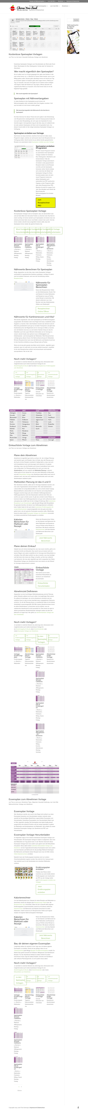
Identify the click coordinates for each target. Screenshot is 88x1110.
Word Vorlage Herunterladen (22, 230)
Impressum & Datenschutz (73, 1)
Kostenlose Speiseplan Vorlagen (25, 54)
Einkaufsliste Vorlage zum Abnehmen (28, 445)
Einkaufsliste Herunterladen (44, 584)
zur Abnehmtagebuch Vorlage (31, 374)
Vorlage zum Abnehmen (41, 57)
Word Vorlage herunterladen (43, 230)
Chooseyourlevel (18, 950)
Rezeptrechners (18, 278)
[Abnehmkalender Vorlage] (51, 386)
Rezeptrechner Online (40, 902)
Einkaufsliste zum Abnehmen (22, 972)
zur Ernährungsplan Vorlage (19, 374)
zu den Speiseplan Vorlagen (42, 639)
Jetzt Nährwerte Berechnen (45, 539)
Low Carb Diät (51, 1)
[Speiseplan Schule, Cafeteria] (18, 242)
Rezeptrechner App (19, 904)
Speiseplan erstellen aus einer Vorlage (43, 142)
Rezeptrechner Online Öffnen (44, 310)
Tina (12, 57)
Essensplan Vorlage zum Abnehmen (37, 513)
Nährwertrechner (13, 804)
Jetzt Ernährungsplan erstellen (44, 889)
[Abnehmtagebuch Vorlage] (29, 386)
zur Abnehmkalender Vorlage (53, 374)
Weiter (19, 1090)
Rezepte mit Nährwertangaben (37, 1)
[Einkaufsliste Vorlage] (40, 386)
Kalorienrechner (40, 529)
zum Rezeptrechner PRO (44, 203)
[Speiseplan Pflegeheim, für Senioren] (51, 242)
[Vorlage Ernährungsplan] (18, 386)
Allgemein (35, 802)
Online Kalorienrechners (20, 854)
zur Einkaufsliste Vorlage (40, 374)
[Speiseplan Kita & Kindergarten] (40, 242)
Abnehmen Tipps (26, 802)
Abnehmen (60, 1)
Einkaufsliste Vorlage (25, 474)
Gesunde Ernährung (28, 57)
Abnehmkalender (39, 629)
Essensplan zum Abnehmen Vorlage (27, 799)
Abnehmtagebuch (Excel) (21, 365)
